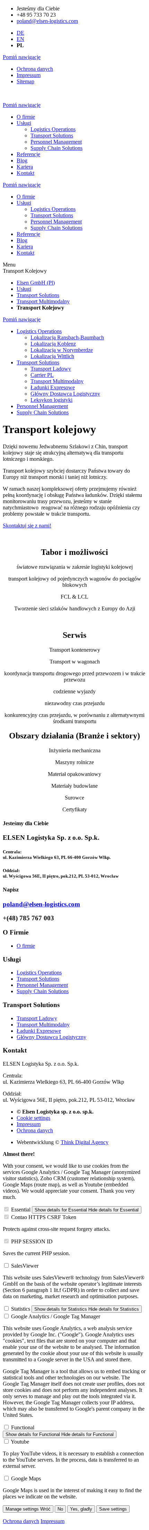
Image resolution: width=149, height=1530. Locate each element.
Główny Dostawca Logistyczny (51, 1037)
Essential (20, 1209)
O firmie (26, 946)
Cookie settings (33, 1118)
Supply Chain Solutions (43, 991)
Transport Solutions (38, 979)
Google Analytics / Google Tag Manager (55, 1316)
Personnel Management (42, 985)
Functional (22, 1427)
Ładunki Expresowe (39, 1031)
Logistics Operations (39, 972)
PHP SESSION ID (32, 1241)
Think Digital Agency (84, 1142)
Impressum (29, 1124)
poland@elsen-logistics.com (47, 21)
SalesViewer (24, 1266)
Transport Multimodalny (43, 1025)
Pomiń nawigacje (22, 57)
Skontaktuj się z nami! (27, 526)
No (60, 1509)
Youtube (20, 1442)
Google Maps (26, 1478)
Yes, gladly (81, 1509)
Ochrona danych (35, 1130)
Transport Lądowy (37, 1018)
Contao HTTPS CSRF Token (43, 1217)
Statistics (20, 1309)
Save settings (113, 1509)
